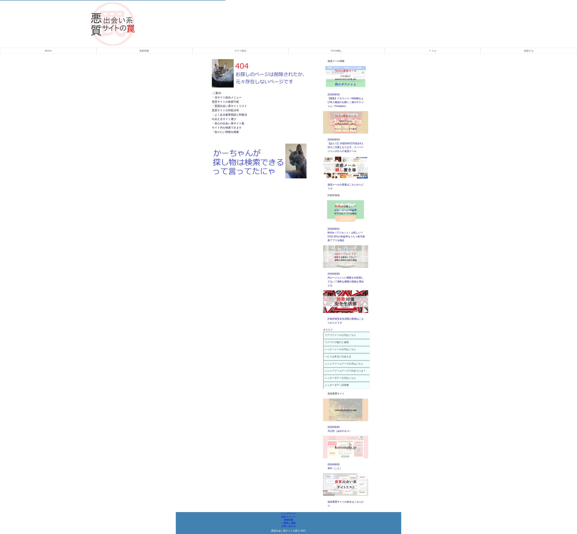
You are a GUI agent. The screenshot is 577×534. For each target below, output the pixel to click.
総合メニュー (288, 516)
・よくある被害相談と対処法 (229, 114)
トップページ (288, 513)
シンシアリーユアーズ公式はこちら (344, 363)
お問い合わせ (288, 526)
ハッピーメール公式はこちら (340, 349)
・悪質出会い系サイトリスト (229, 105)
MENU (48, 51)
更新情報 (144, 51)
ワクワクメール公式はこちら (340, 335)
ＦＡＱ (432, 51)
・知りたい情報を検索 (225, 131)
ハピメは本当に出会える (338, 356)
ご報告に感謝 (288, 523)
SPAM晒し (336, 51)
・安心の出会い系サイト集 (228, 123)
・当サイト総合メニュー (227, 97)
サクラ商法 (240, 51)
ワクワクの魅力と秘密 (337, 342)
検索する (529, 51)
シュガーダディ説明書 (337, 385)
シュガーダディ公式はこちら (340, 378)
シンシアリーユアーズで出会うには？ (345, 370)
